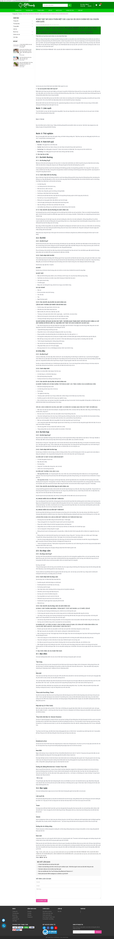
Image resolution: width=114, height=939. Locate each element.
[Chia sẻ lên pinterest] (44, 857)
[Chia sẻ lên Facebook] (41, 857)
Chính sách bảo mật (48, 913)
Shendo (29, 915)
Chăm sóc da (70, 10)
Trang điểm (40, 10)
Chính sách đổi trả (47, 915)
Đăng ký (89, 6)
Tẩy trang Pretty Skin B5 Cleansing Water (18, 934)
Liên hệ (50, 10)
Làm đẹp (80, 10)
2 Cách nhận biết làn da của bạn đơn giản (48, 864)
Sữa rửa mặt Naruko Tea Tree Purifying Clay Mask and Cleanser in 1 (55, 871)
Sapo (67, 937)
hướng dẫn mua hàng (48, 919)
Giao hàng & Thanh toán (49, 917)
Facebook (30, 917)
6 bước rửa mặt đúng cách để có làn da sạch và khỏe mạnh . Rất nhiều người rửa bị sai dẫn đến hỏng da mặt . (66, 866)
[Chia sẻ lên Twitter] (43, 857)
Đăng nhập (82, 6)
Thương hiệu (29, 10)
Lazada (29, 913)
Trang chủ (18, 10)
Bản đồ (59, 911)
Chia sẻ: (38, 857)
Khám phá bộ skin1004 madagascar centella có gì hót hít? (53, 873)
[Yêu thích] (96, 5)
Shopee (29, 911)
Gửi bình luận (42, 900)
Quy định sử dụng (47, 911)
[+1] (46, 857)
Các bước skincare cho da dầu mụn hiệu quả (49, 869)
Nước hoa (59, 10)
